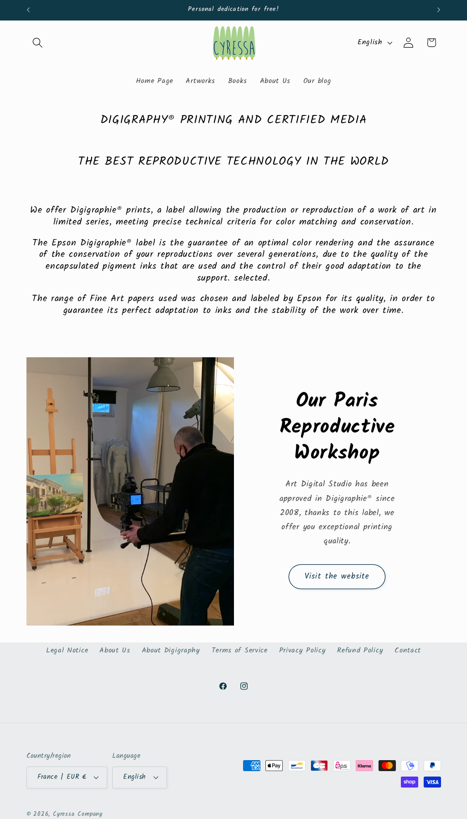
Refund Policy (360, 651)
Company (90, 814)
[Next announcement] (439, 10)
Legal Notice (67, 651)
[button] (38, 42)
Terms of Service (240, 651)
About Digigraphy (171, 651)
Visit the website (337, 576)
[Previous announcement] (28, 10)
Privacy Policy (302, 651)
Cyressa (64, 814)
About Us (114, 651)
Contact (407, 651)
